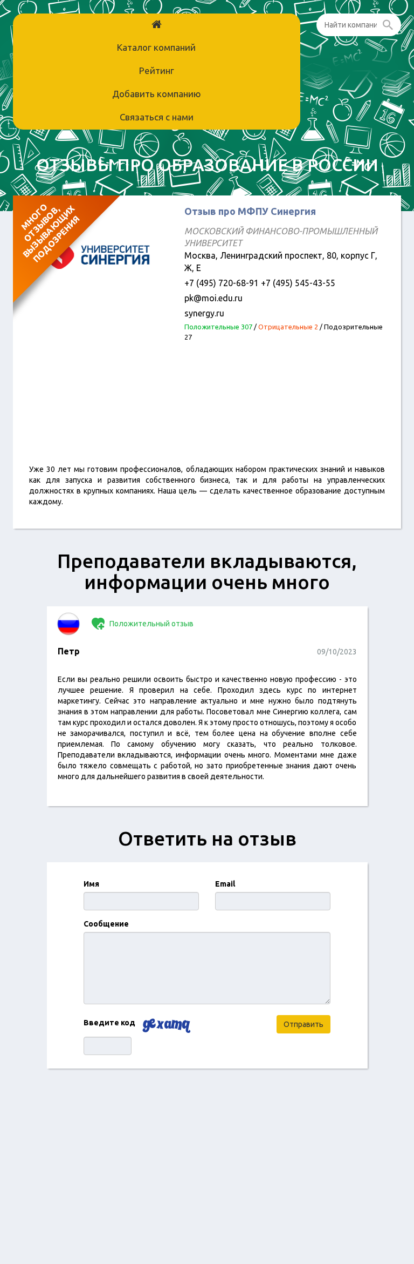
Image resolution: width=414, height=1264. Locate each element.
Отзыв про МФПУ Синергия (250, 211)
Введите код (109, 1022)
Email (225, 884)
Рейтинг (156, 70)
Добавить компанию (156, 94)
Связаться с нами (157, 117)
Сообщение (106, 924)
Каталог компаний (156, 47)
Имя (91, 884)
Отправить (303, 1024)
